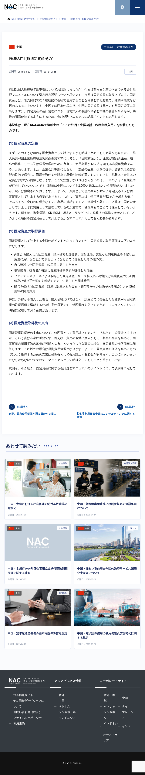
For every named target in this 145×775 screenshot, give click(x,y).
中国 (64, 19)
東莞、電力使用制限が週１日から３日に (32, 410)
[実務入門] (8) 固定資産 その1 (85, 19)
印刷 (130, 71)
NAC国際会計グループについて (28, 703)
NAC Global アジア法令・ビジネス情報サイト (35, 19)
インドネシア (67, 717)
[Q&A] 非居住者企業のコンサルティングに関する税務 (106, 412)
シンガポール (67, 712)
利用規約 (19, 723)
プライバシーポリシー (27, 717)
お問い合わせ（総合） (27, 712)
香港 (61, 695)
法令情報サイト (23, 695)
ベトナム (64, 706)
